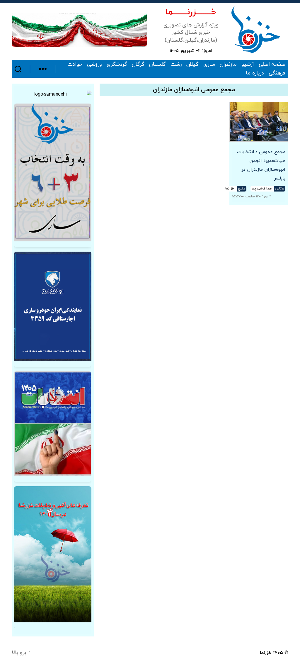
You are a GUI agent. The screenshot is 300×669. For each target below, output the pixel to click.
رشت (176, 64)
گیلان (192, 64)
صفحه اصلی (272, 64)
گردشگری (117, 64)
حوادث (74, 64)
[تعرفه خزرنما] (52, 554)
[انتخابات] (52, 172)
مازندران (228, 64)
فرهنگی (277, 73)
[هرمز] (79, 29)
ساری (209, 64)
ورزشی (94, 64)
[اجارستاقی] (52, 306)
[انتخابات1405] (52, 423)
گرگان (138, 64)
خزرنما (266, 653)
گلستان (157, 64)
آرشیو (247, 64)
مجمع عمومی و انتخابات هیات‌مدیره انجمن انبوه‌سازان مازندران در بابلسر (261, 165)
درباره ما (255, 73)
